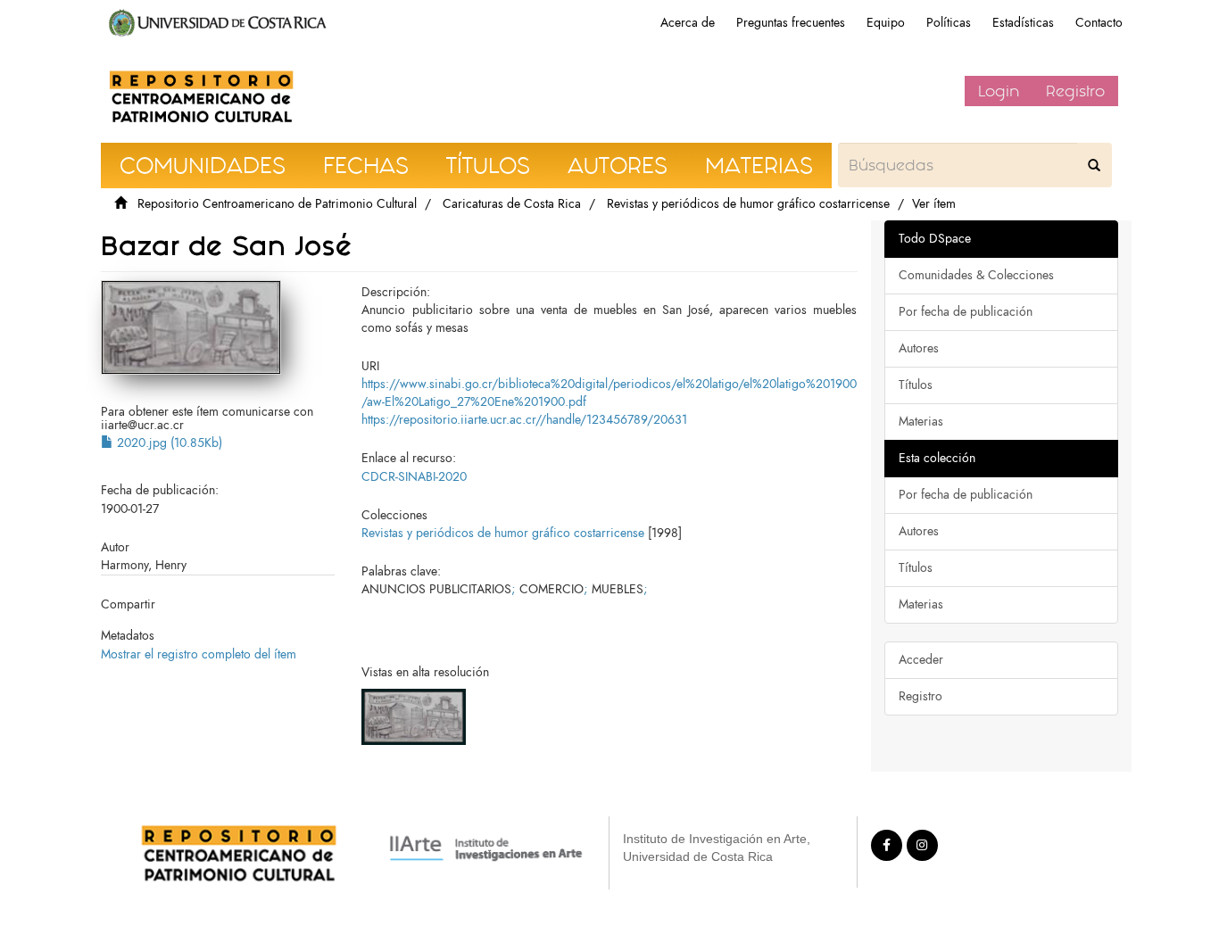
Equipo (886, 22)
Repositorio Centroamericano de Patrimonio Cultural (277, 203)
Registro (1075, 91)
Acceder (921, 659)
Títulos (916, 384)
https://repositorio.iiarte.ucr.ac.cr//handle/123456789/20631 (524, 419)
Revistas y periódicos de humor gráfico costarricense (748, 203)
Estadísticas (1023, 22)
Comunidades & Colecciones (976, 275)
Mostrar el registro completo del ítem (198, 654)
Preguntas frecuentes (790, 22)
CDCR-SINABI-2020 (414, 476)
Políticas (948, 22)
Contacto (1099, 22)
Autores (919, 348)
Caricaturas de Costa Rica (512, 203)
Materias (921, 421)
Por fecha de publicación (965, 311)
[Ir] (1094, 165)
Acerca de (687, 22)
